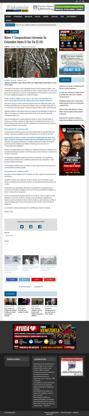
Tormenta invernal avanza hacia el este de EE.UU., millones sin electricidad (11, 267)
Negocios (37, 17)
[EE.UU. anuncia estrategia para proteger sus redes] (24, 304)
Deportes (8, 20)
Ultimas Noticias (41, 359)
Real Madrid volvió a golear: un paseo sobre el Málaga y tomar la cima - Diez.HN (43, 393)
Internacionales (9, 306)
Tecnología (54, 17)
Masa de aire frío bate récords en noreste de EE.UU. (30, 266)
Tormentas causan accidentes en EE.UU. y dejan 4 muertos (48, 266)
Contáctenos (49, 414)
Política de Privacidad (66, 412)
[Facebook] (80, 1)
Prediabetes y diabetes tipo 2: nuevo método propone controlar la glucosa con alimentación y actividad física (71, 103)
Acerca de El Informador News (51, 412)
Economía (45, 17)
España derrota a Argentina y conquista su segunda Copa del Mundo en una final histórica (71, 119)
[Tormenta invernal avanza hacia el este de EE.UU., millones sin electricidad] (12, 259)
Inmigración (28, 17)
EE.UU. (13, 47)
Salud (62, 17)
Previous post (25, 287)
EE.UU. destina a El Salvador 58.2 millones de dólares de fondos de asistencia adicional (10, 312)
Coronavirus (49, 306)
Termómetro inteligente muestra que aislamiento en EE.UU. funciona (50, 311)
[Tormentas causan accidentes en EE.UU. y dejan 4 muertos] (48, 259)
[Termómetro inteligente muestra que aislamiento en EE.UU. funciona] (51, 304)
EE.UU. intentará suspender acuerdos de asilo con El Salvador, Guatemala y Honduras (37, 312)
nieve (18, 47)
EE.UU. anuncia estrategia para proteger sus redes (23, 310)
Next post (37, 287)
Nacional (8, 17)
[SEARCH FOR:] (75, 25)
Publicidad (75, 412)
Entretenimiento (71, 17)
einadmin (13, 80)
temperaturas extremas (28, 47)
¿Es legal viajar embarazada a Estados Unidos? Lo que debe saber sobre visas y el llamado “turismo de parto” (71, 94)
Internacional (18, 17)
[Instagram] (83, 1)
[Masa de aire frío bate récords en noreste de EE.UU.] (30, 259)
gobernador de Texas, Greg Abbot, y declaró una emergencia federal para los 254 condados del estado (29, 139)
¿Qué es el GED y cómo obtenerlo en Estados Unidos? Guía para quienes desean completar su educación (71, 111)
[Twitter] (77, 1)
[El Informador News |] (17, 9)
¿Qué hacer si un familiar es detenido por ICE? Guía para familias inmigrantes (71, 87)
